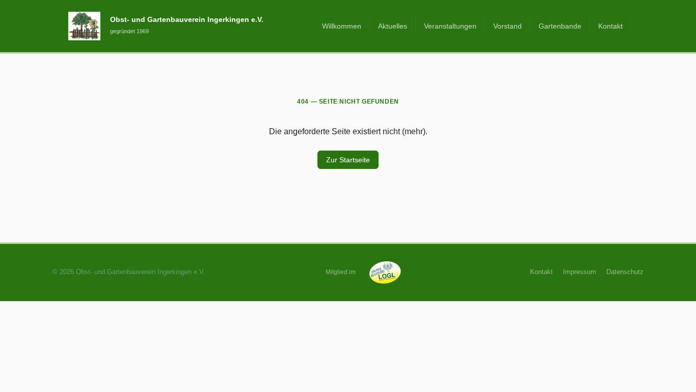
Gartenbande (560, 26)
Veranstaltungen (450, 26)
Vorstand (507, 26)
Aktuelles (392, 26)
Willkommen (341, 26)
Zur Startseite (348, 160)
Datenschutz (625, 272)
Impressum (579, 272)
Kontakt (610, 26)
